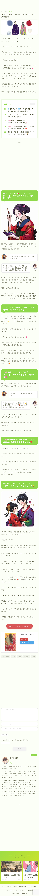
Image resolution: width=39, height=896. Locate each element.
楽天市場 (23, 639)
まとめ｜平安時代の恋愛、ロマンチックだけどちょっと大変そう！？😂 (21, 133)
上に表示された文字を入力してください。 (15, 740)
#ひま (13, 657)
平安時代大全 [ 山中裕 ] (27, 634)
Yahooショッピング (26, 642)
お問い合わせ (9, 890)
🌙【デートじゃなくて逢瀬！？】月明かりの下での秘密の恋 (21, 116)
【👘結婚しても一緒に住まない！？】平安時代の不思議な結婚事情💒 (21, 122)
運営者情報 (30, 890)
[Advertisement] (19, 165)
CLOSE (32, 103)
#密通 (19, 657)
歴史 (12, 11)
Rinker (27, 636)
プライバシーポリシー (20, 890)
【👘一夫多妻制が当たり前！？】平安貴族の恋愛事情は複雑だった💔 (21, 127)
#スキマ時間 (5, 657)
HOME (3, 886)
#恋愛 (33, 657)
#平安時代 (26, 657)
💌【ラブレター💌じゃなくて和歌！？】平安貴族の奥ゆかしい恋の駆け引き (21, 110)
